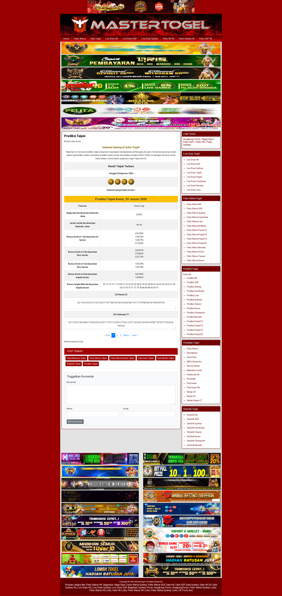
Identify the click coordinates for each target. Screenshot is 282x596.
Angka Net (79, 584)
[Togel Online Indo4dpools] (100, 571)
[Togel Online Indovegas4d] (182, 571)
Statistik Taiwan (194, 432)
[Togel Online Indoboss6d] (182, 459)
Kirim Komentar (75, 421)
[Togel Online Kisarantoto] (141, 98)
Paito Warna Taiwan (196, 256)
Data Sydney (192, 584)
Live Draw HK (111, 38)
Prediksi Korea (193, 308)
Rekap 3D (191, 392)
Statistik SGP (193, 419)
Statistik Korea (193, 436)
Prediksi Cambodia (195, 291)
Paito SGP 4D (205, 38)
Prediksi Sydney (194, 287)
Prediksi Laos (193, 295)
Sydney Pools (145, 587)
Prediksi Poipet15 (195, 325)
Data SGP (180, 584)
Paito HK (200, 142)
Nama (69, 408)
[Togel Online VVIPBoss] (141, 48)
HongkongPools (180, 587)
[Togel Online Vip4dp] (182, 484)
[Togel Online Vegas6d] (100, 496)
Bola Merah (192, 353)
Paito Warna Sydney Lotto (203, 587)
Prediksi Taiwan (194, 304)
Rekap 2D (191, 396)
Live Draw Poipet (194, 177)
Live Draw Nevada (195, 185)
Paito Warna (80, 38)
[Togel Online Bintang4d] (100, 521)
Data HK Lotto (119, 590)
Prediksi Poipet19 (195, 330)
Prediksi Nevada (194, 317)
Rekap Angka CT (194, 400)
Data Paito (192, 357)
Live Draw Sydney (149, 38)
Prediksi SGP (193, 282)
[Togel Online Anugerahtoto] (182, 509)
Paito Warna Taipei (98, 358)
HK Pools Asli (185, 590)
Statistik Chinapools (196, 441)
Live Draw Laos (194, 190)
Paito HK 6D (168, 38)
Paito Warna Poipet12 (197, 230)
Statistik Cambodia (195, 428)
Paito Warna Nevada (196, 247)
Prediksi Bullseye (194, 300)
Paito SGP (188, 142)
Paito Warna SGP (195, 208)
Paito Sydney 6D (187, 38)
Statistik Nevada (194, 445)
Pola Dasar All (193, 387)
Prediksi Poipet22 (195, 334)
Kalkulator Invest (194, 370)
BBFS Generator (194, 361)
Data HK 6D (205, 584)
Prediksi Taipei (74, 136)
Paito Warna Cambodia (197, 217)
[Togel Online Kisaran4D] (141, 86)
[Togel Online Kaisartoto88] (100, 559)
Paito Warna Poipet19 (197, 239)
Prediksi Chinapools (196, 312)
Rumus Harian (193, 366)
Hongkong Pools (191, 139)
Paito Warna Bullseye (196, 226)
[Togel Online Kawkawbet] (100, 484)
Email (125, 408)
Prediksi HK (192, 278)
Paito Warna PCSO (195, 252)
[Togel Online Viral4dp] (141, 123)
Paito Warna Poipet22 (197, 243)
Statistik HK (192, 415)
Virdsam (69, 584)
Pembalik (191, 379)
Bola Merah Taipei (165, 358)
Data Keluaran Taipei (76, 358)
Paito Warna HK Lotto (100, 590)
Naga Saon (207, 139)
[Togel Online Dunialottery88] (182, 496)
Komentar (71, 382)
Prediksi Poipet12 (195, 321)
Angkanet (132, 587)
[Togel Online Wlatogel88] (100, 534)
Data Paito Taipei (146, 358)
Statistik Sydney (194, 423)
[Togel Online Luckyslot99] (182, 471)
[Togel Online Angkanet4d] (182, 534)
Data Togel (95, 38)
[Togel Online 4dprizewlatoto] (100, 546)
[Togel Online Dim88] (141, 61)
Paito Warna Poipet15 (197, 234)
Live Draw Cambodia (196, 181)
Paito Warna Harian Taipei (122, 358)
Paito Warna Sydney (196, 213)
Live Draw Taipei (194, 172)
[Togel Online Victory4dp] (100, 471)
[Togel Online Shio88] (182, 559)
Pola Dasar (192, 383)
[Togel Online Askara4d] (100, 509)
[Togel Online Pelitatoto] (141, 111)
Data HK (170, 584)
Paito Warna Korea (195, 260)
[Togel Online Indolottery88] (182, 521)
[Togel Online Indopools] (182, 546)
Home (66, 38)
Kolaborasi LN (193, 374)
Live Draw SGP (130, 38)
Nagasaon (108, 584)
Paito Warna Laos (195, 221)
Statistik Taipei (73, 364)
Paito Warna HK (194, 204)
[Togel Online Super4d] (141, 73)
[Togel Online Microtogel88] (100, 459)
